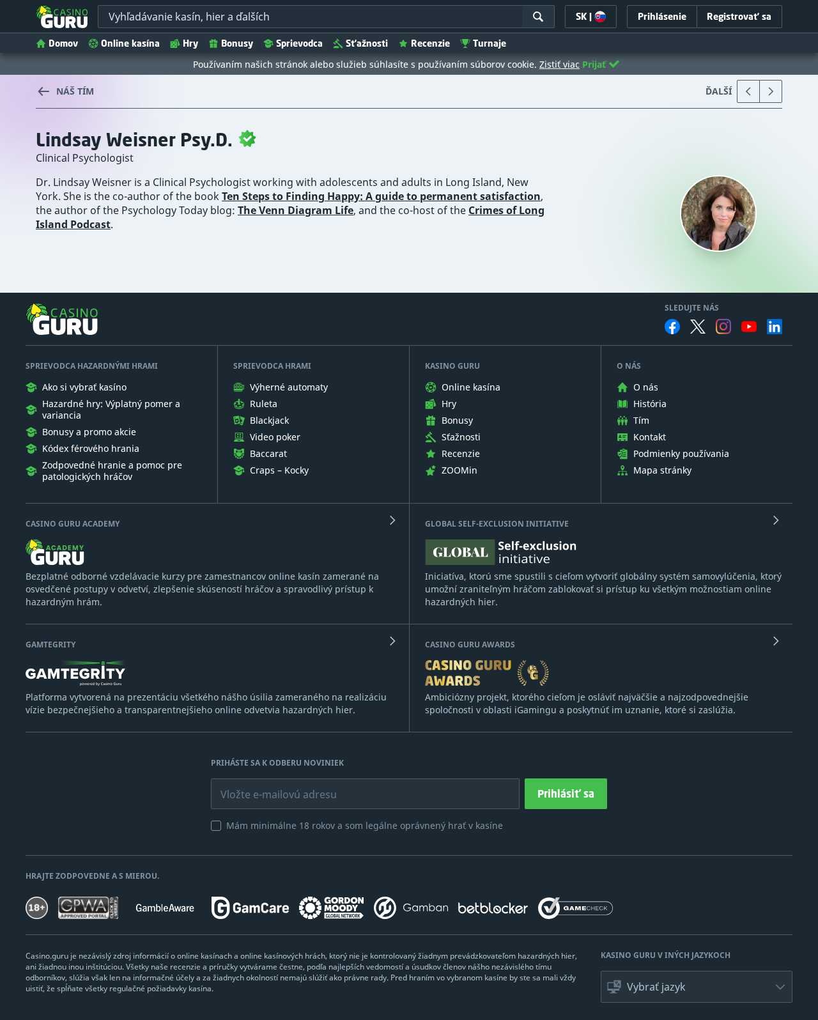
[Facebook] (672, 326)
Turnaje (489, 43)
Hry (190, 43)
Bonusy (237, 43)
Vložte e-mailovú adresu (266, 784)
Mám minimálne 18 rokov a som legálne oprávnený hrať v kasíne (364, 825)
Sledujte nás (692, 308)
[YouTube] (749, 326)
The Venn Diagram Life (295, 210)
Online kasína (130, 43)
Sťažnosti (367, 43)
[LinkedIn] (774, 326)
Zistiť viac (559, 64)
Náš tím (75, 91)
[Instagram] (723, 326)
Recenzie (430, 43)
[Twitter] (698, 326)
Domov (63, 43)
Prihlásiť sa (565, 794)
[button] (696, 987)
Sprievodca (299, 43)
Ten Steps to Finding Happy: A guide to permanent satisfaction (381, 196)
